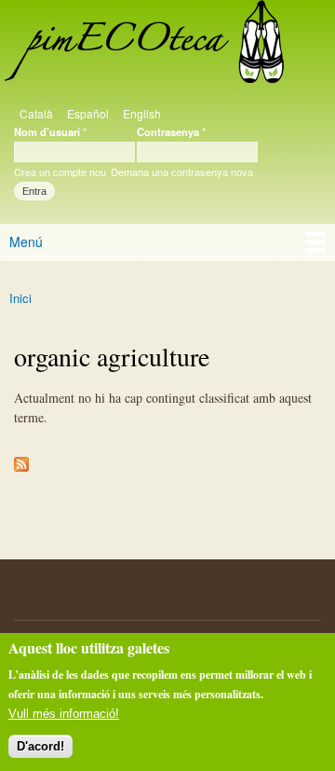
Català (36, 113)
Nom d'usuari (50, 131)
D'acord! (40, 746)
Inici (20, 298)
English (142, 113)
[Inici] (142, 46)
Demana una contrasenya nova (182, 171)
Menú (26, 241)
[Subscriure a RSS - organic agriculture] (21, 459)
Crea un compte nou (60, 171)
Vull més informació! (63, 714)
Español (88, 113)
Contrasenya (171, 131)
